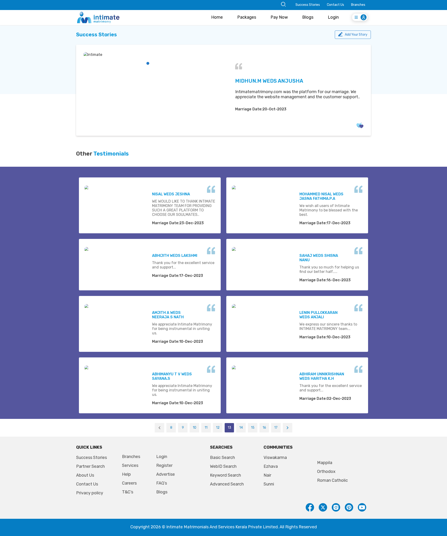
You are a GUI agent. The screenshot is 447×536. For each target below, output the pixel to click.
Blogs (307, 17)
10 (194, 428)
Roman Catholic (332, 480)
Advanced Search (227, 484)
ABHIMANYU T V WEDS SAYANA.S (172, 376)
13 (229, 428)
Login (333, 17)
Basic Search (222, 457)
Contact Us (335, 5)
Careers (129, 483)
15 (252, 428)
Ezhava (271, 466)
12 (218, 428)
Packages (246, 17)
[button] (147, 63)
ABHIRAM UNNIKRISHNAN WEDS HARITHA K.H (321, 376)
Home (217, 17)
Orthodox (326, 471)
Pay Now (279, 17)
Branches (358, 5)
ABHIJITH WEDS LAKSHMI (174, 255)
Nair (267, 475)
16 (264, 428)
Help (126, 474)
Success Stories (307, 5)
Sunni (269, 484)
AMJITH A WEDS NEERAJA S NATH (168, 314)
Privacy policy (89, 493)
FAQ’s (161, 483)
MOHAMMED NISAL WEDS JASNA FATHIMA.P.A (321, 196)
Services (130, 465)
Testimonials (111, 153)
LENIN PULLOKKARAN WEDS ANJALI (318, 314)
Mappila (324, 463)
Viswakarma (275, 457)
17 (276, 428)
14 (241, 428)
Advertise (165, 474)
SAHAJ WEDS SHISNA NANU (318, 257)
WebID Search (223, 466)
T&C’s (127, 492)
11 (206, 428)
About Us (85, 475)
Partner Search (90, 466)
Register (164, 465)
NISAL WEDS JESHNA (171, 194)
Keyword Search (225, 475)
